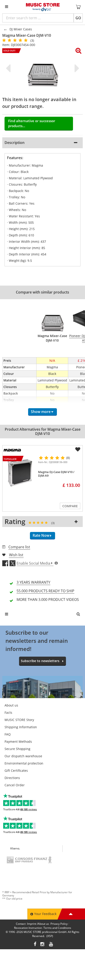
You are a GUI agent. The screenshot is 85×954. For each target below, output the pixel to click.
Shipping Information (21, 727)
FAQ (8, 734)
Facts (8, 712)
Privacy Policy (59, 924)
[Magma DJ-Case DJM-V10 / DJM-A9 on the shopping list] (77, 449)
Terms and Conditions (57, 928)
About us (11, 705)
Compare (70, 506)
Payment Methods (18, 741)
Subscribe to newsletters (40, 661)
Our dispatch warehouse (23, 756)
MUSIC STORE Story (19, 720)
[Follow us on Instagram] (42, 945)
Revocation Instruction (28, 928)
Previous (9, 68)
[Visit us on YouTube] (51, 945)
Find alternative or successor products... (31, 123)
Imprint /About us (38, 924)
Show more (41, 411)
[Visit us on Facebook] (35, 945)
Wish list (16, 554)
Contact (21, 924)
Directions (12, 778)
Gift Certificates (16, 770)
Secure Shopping (17, 749)
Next (76, 68)
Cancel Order (15, 785)
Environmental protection (24, 763)
